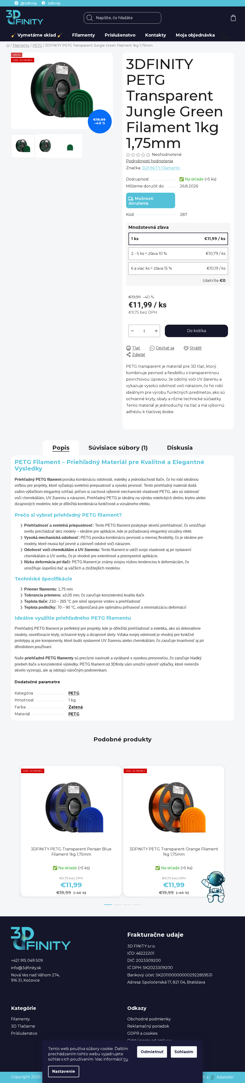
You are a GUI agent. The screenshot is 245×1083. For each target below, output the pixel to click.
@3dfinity (29, 3)
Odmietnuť (152, 1052)
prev (15, 835)
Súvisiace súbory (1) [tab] (118, 447)
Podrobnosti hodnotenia (149, 161)
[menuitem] (36, 35)
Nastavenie (63, 1071)
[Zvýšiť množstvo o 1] (156, 331)
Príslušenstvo (24, 1033)
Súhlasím (183, 1052)
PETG (73, 693)
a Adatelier (220, 1077)
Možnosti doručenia (140, 201)
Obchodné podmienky (149, 1019)
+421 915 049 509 (27, 960)
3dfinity (54, 3)
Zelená (75, 707)
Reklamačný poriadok (148, 1026)
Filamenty (20, 1019)
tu (125, 1059)
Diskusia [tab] (180, 447)
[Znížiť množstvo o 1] (132, 331)
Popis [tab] (60, 447)
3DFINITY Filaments (161, 168)
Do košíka (196, 330)
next (230, 835)
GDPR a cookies (142, 1033)
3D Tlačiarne (23, 1026)
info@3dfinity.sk (26, 968)
